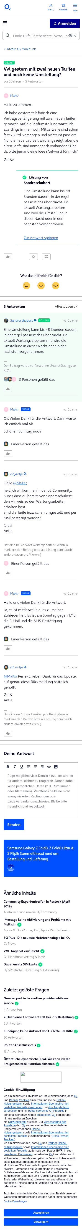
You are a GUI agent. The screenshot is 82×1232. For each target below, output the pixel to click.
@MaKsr (19, 482)
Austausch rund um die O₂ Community (30, 912)
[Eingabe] (7, 35)
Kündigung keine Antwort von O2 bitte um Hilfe (38, 1031)
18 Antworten (13, 1051)
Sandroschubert (21, 320)
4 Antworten (13, 1009)
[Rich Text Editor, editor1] (41, 794)
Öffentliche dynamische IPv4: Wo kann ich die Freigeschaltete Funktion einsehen (37, 1061)
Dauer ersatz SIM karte (20, 964)
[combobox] (41, 35)
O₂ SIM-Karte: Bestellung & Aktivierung (31, 970)
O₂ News (10, 943)
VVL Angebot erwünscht (21, 951)
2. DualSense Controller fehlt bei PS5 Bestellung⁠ (39, 1017)
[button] (5, 24)
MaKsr (14, 95)
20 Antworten (13, 1037)
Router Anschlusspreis (20, 1045)
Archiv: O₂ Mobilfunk (21, 49)
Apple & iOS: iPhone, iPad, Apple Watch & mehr (37, 930)
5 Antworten (13, 1023)
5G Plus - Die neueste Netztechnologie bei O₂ (37, 937)
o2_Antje (16, 474)
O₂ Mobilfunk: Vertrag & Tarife (24, 956)
